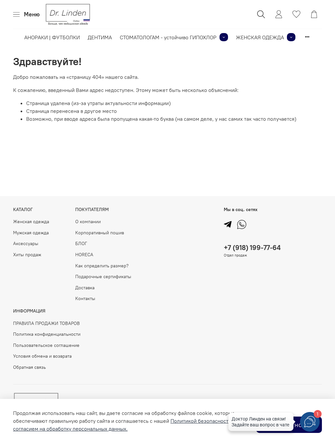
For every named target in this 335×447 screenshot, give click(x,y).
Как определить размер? (102, 266)
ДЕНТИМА (100, 37)
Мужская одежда (31, 233)
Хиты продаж (27, 255)
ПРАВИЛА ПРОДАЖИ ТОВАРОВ (46, 323)
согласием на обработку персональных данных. (70, 428)
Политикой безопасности (200, 421)
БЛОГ (81, 243)
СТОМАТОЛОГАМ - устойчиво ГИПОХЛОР (168, 37)
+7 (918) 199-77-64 (252, 247)
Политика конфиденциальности (46, 334)
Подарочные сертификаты (103, 276)
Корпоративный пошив (99, 233)
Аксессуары (25, 243)
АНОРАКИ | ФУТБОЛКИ (52, 37)
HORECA (84, 255)
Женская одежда (31, 221)
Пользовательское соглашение (46, 345)
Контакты (85, 298)
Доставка (85, 288)
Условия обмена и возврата (42, 356)
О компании (88, 221)
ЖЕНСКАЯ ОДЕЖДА (260, 37)
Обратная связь (29, 367)
